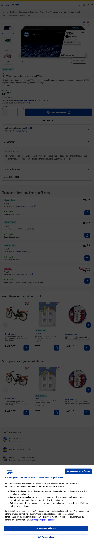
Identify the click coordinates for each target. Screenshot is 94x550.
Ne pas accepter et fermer (78, 471)
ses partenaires (50, 483)
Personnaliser (48, 537)
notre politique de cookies (43, 519)
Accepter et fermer (47, 528)
